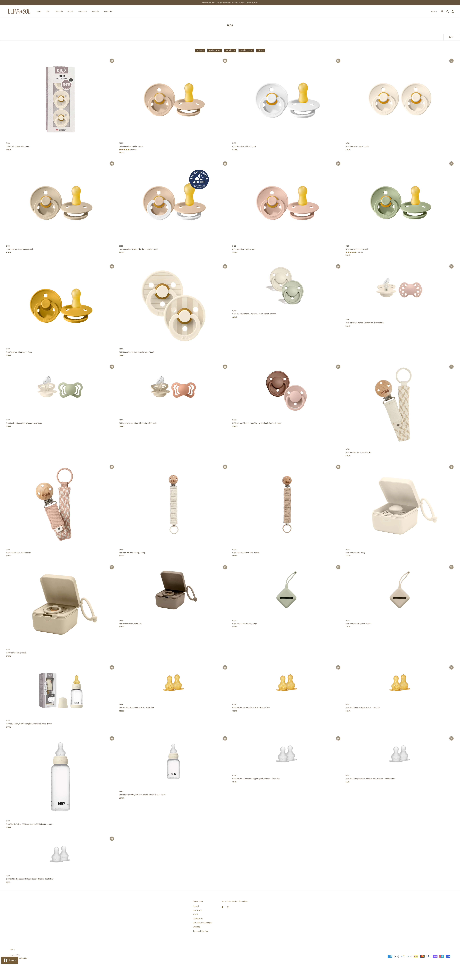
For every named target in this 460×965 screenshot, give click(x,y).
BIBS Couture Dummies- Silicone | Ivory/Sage (24, 423)
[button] (200, 50)
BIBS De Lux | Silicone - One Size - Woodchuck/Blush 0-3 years (256, 423)
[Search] (447, 11)
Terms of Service (200, 931)
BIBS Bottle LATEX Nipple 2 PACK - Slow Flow (136, 708)
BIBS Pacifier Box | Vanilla (16, 653)
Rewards (95, 11)
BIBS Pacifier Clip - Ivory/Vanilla (358, 452)
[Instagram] (228, 907)
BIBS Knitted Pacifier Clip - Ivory (132, 553)
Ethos (195, 915)
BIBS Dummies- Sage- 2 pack (357, 249)
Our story (197, 910)
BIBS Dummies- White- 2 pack (244, 146)
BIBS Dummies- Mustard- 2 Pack (19, 352)
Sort (451, 37)
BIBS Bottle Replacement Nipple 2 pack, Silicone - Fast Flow (29, 879)
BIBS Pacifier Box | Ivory (355, 553)
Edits (48, 11)
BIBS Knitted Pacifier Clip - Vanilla (245, 553)
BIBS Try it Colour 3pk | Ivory (17, 146)
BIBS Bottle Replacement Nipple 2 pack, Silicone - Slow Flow (255, 779)
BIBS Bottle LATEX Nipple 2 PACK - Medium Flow (251, 708)
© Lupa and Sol (14, 955)
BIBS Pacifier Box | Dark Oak (130, 624)
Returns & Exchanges (202, 923)
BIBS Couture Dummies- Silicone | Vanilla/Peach (137, 423)
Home (39, 11)
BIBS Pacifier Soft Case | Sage (244, 624)
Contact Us (82, 11)
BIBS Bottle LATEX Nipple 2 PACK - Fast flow (363, 708)
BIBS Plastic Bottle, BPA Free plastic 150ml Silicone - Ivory (142, 795)
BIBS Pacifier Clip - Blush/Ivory (18, 553)
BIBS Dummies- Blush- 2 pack (244, 249)
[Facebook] (222, 907)
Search (196, 906)
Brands (70, 11)
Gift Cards (59, 11)
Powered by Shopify (18, 958)
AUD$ (433, 11)
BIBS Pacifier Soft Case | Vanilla (358, 624)
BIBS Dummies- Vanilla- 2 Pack (131, 146)
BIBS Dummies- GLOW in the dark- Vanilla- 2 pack (138, 249)
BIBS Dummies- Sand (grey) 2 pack (19, 249)
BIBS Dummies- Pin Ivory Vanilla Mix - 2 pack (136, 352)
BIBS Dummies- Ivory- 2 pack (357, 146)
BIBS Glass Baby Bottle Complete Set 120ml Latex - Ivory (29, 724)
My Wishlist (108, 11)
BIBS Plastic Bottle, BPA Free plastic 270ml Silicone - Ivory (29, 824)
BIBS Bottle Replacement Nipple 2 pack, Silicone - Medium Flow (370, 779)
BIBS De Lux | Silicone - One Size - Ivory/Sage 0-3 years (254, 314)
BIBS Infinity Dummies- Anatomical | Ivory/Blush (365, 323)
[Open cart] (453, 11)
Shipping (196, 927)
